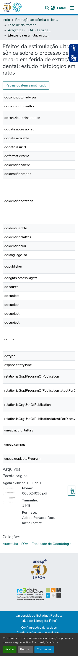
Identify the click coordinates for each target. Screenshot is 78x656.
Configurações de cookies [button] (39, 628)
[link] (71, 491)
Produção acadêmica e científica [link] (36, 19)
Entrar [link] (61, 8)
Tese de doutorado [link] (22, 25)
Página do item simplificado (26, 85)
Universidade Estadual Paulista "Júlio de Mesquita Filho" (39, 618)
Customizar (44, 649)
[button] (16, 7)
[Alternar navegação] (72, 8)
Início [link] (6, 19)
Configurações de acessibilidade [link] (39, 633)
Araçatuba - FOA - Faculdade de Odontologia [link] (29, 30)
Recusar (25, 649)
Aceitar (9, 649)
